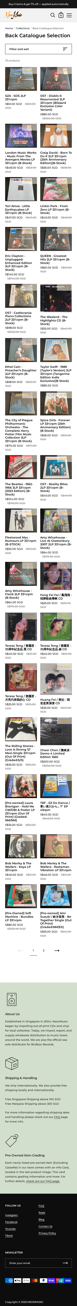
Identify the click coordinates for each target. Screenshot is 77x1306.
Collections (23, 28)
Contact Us (45, 1226)
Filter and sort (19, 49)
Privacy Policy (47, 1233)
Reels (42, 1212)
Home (9, 28)
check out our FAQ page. (43, 1181)
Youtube (10, 1228)
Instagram (11, 1215)
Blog (41, 1219)
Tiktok (9, 1235)
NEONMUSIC (36, 1302)
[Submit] (65, 1263)
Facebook (11, 1221)
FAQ (57, 1117)
